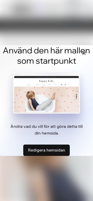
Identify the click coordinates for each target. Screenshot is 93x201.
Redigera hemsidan (46, 150)
